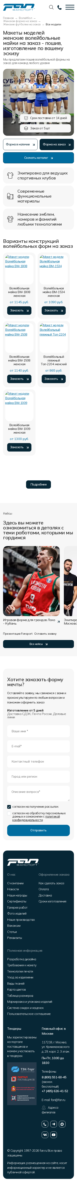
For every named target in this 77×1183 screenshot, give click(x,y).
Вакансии (13, 926)
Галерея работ (17, 907)
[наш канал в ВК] (45, 1135)
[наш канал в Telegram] (53, 1124)
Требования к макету (22, 965)
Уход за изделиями (20, 977)
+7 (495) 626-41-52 (55, 1091)
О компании (15, 883)
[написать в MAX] (62, 1124)
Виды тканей (15, 983)
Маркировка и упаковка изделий (29, 1002)
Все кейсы (36, 644)
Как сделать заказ (51, 883)
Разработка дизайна (21, 959)
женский (54, 360)
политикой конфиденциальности (36, 818)
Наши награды (17, 895)
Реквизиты (14, 938)
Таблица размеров (20, 996)
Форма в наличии (18, 144)
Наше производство (21, 920)
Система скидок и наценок (25, 1008)
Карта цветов (16, 989)
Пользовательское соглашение (29, 1014)
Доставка (45, 895)
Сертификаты (16, 901)
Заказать (17, 310)
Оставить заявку (45, 633)
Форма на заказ (54, 144)
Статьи (12, 932)
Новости (13, 889)
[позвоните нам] (45, 1124)
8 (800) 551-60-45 (54, 1077)
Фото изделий (16, 913)
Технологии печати (20, 971)
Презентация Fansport (17, 633)
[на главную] (19, 7)
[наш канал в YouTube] (53, 1135)
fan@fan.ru (58, 1100)
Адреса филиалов (50, 1110)
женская (19, 292)
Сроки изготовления (52, 901)
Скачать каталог (36, 158)
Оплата (44, 889)
